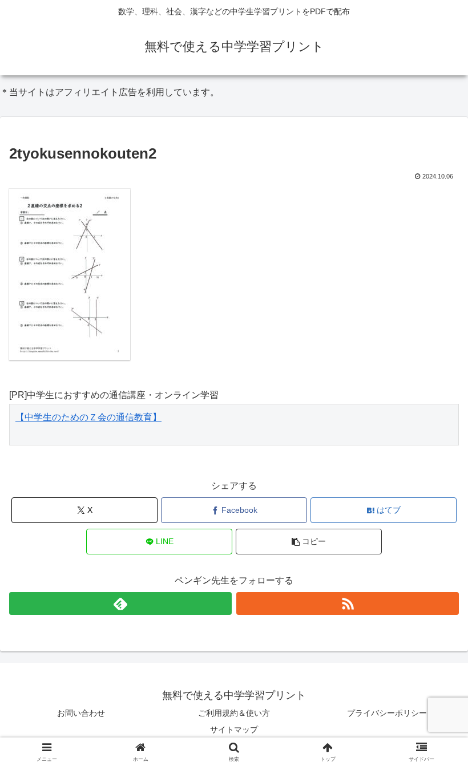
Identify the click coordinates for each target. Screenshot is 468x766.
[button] (309, 541)
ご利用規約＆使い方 (234, 713)
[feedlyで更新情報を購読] (120, 603)
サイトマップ (234, 729)
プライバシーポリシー (387, 713)
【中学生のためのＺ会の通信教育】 (88, 417)
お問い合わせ (81, 713)
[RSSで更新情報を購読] (347, 603)
